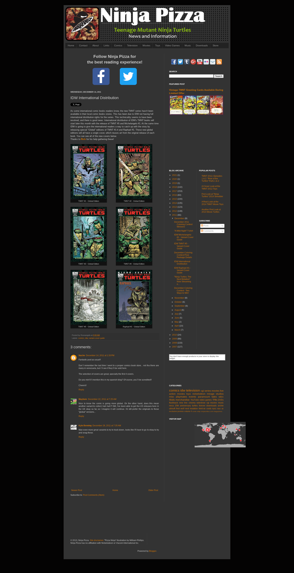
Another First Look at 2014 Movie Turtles (211, 210)
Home (71, 45)
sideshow (201, 403)
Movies (146, 45)
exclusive (173, 411)
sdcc (221, 396)
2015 (174, 199)
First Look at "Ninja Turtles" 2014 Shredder (212, 195)
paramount (204, 396)
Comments (208, 231)
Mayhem (83, 399)
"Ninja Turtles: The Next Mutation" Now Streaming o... (182, 280)
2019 (174, 183)
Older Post (153, 490)
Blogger (152, 551)
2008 (174, 343)
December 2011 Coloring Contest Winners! (183, 224)
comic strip (196, 411)
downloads (211, 405)
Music (188, 45)
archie (221, 405)
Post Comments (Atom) (93, 495)
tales (214, 396)
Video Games (172, 45)
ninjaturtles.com (207, 411)
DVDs (221, 400)
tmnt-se (202, 408)
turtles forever (198, 405)
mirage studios (215, 393)
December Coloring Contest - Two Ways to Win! (183, 290)
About (95, 45)
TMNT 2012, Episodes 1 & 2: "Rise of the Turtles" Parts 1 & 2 (212, 178)
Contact (83, 45)
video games (206, 400)
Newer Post (76, 490)
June (177, 318)
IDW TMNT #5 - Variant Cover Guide (181, 246)
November (180, 298)
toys (188, 393)
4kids (172, 399)
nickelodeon (198, 393)
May (177, 322)
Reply (81, 389)
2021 (174, 175)
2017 (174, 191)
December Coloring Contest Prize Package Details (183, 255)
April (177, 326)
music (221, 403)
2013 (174, 207)
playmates (181, 396)
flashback (173, 403)
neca (171, 405)
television (193, 390)
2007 (174, 347)
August (178, 310)
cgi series (206, 390)
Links (106, 45)
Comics (118, 45)
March (178, 330)
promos (180, 411)
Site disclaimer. (97, 540)
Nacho (82, 355)
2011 (174, 215)
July (177, 314)
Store (215, 45)
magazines (218, 411)
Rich (83, 139)
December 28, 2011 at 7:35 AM (107, 425)
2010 (174, 335)
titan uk (220, 409)
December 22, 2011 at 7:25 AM (102, 399)
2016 (174, 195)
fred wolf (180, 408)
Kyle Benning (85, 425)
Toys (157, 45)
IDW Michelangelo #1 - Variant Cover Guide (183, 237)
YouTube (195, 400)
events (192, 396)
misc (171, 396)
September (180, 306)
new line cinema (187, 403)
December (180, 218)
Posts (206, 226)
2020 (174, 179)
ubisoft (172, 408)
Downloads (202, 45)
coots (208, 408)
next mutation (191, 408)
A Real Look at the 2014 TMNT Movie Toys (212, 203)
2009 (174, 339)
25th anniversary (183, 405)
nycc (214, 408)
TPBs (215, 400)
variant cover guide (97, 338)
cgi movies (212, 403)
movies (215, 390)
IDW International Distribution (182, 262)
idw (86, 338)
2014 (174, 203)
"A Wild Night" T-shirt (183, 231)
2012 (174, 211)
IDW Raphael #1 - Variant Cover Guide (182, 270)
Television (132, 45)
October (178, 302)
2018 (174, 187)
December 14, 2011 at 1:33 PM (100, 355)
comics (81, 338)
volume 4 (188, 411)
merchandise (183, 399)
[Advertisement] (196, 142)
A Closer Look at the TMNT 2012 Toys (211, 187)
